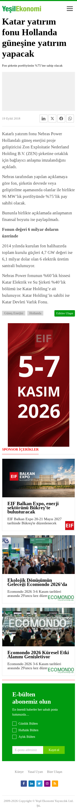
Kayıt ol (54, 750)
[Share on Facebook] (61, 118)
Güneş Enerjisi (13, 313)
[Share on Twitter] (52, 118)
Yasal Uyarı (35, 771)
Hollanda (35, 313)
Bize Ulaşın (54, 771)
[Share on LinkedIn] (43, 118)
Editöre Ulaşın (64, 313)
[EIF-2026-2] (38, 384)
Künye (19, 771)
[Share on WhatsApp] (70, 118)
